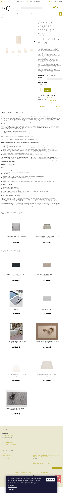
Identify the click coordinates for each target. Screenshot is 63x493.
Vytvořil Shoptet (58, 490)
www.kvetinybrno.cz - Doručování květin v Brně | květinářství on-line (31, 472)
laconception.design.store (10, 444)
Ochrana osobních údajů (8, 457)
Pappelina (49, 97)
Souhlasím (50, 479)
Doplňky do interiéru (34, 14)
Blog (34, 450)
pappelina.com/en (51, 100)
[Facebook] (2, 1)
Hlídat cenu (58, 107)
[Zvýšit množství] (40, 89)
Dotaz (43, 106)
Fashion (54, 14)
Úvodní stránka (3, 14)
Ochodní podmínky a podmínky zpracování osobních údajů (31, 471)
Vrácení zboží (5, 458)
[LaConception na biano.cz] (58, 479)
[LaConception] (12, 8)
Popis (3, 112)
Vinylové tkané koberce (53, 102)
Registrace (59, 1)
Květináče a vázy (20, 14)
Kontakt (4, 453)
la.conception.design (8, 442)
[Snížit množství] (40, 90)
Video (17, 112)
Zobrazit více (56, 467)
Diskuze (23, 112)
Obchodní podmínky (6, 455)
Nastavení (12, 489)
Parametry (10, 112)
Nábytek (46, 14)
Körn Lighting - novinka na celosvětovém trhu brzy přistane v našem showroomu (47, 456)
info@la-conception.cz (9, 435)
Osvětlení (9, 14)
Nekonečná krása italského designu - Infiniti (45, 460)
